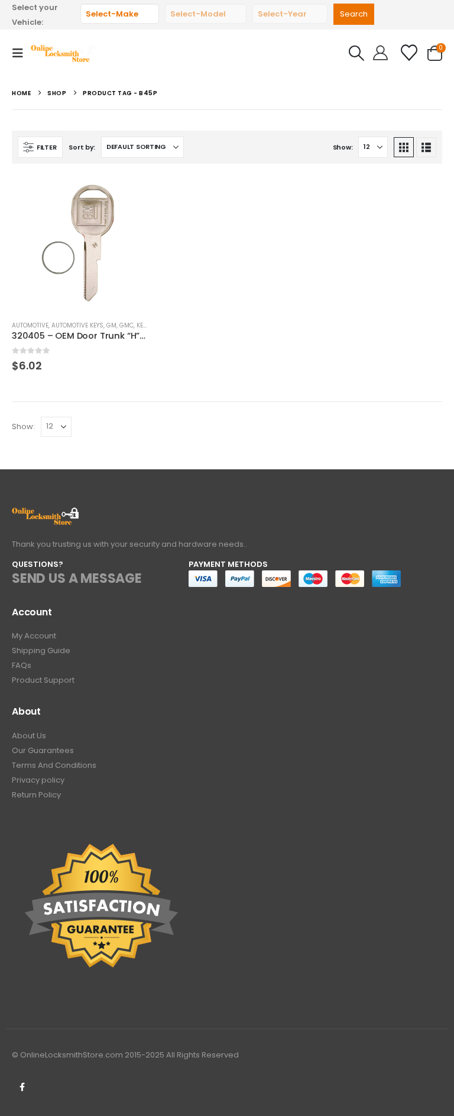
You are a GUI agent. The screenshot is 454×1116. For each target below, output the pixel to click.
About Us (29, 735)
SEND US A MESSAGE (77, 578)
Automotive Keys (77, 325)
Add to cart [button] (127, 195)
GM (111, 325)
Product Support (43, 680)
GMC (126, 325)
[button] (21, 53)
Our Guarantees (43, 750)
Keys (143, 325)
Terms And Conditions (54, 765)
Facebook (22, 1087)
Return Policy (36, 794)
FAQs (21, 665)
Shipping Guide (41, 650)
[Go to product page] (79, 243)
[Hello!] (380, 53)
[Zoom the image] (46, 514)
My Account (34, 635)
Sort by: (82, 147)
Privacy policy (38, 780)
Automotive (30, 325)
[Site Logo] (64, 53)
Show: (343, 147)
